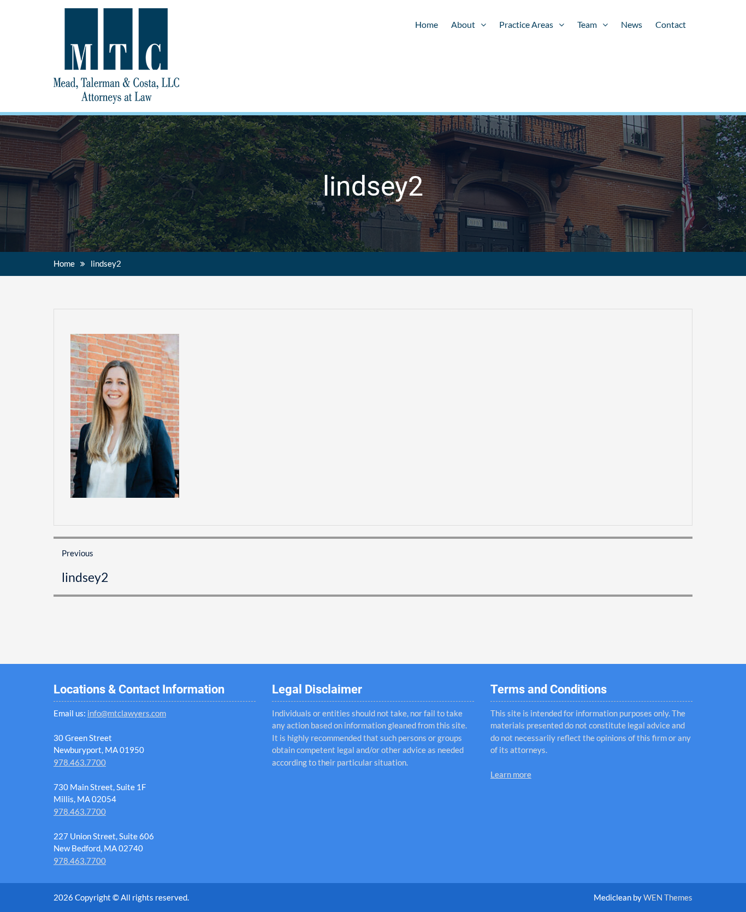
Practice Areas (526, 24)
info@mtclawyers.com (126, 713)
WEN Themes (667, 897)
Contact (670, 24)
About (463, 24)
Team (587, 24)
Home (426, 24)
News (631, 24)
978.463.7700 (80, 762)
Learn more (510, 774)
